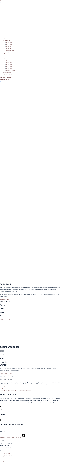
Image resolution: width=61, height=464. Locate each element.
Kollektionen (6, 40)
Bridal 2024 (9, 48)
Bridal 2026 (9, 44)
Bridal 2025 (9, 46)
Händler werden (7, 54)
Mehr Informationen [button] (5, 387)
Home (4, 37)
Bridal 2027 (9, 42)
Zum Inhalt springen (5, 1)
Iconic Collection (10, 50)
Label (4, 38)
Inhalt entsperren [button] (4, 389)
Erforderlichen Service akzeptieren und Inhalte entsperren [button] (15, 390)
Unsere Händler (7, 52)
